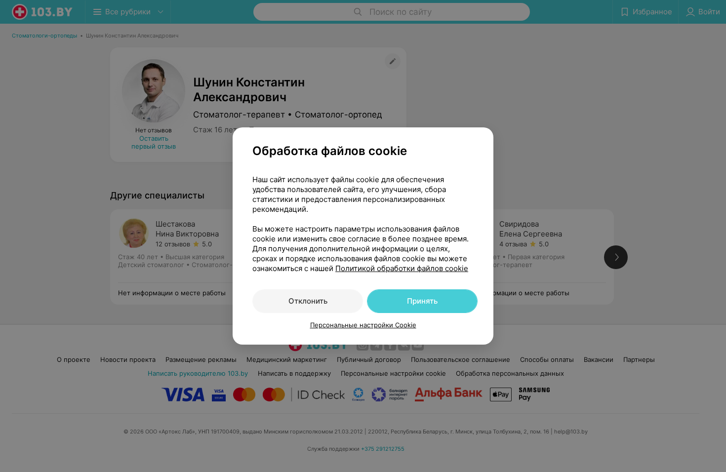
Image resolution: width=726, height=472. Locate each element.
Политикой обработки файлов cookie (401, 268)
